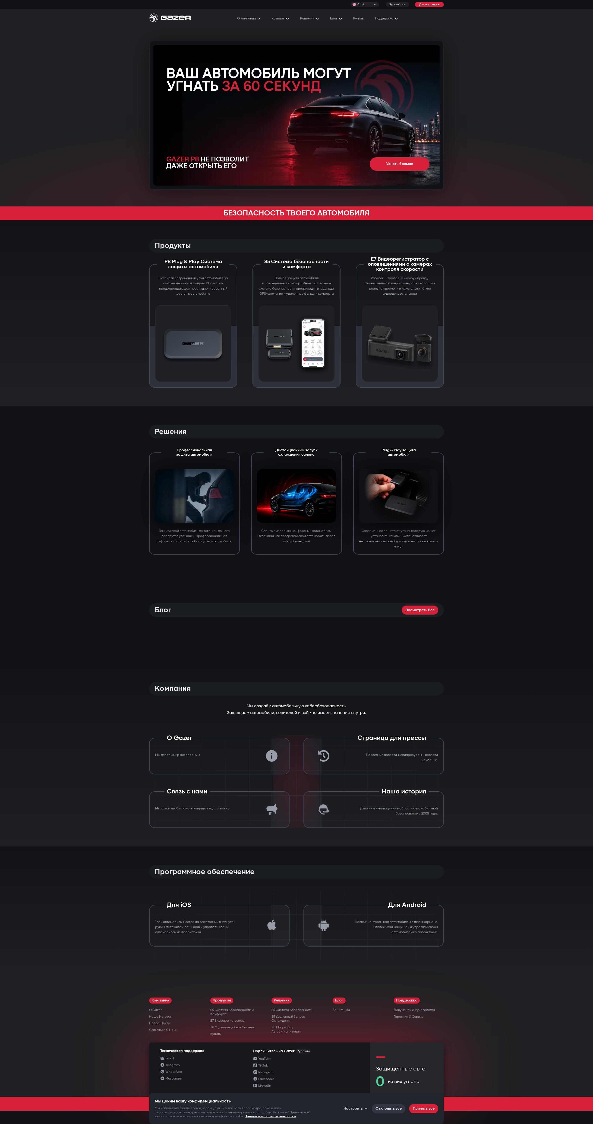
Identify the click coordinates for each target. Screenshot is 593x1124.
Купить (215, 1034)
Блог (339, 1000)
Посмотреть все (420, 610)
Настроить (353, 1108)
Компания (160, 1000)
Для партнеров (429, 4)
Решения (282, 1000)
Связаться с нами (163, 1030)
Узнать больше (399, 164)
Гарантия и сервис (408, 1017)
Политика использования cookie (270, 1116)
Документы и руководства (414, 1010)
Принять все (424, 1108)
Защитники (341, 1010)
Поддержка (406, 1000)
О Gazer (155, 1010)
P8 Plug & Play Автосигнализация (286, 1029)
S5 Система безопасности (291, 1010)
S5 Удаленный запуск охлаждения (288, 1019)
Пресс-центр (159, 1023)
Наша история (161, 1017)
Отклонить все (388, 1108)
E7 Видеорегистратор (227, 1021)
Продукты (222, 1000)
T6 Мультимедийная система (232, 1027)
